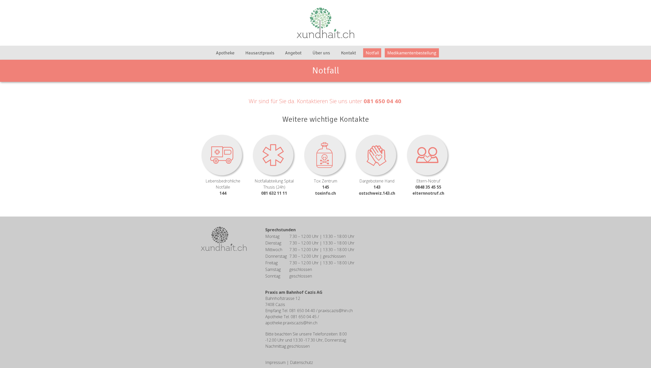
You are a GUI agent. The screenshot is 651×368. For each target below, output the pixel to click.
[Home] (224, 238)
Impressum (275, 362)
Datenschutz (301, 362)
